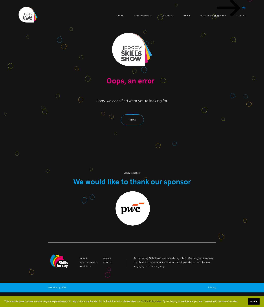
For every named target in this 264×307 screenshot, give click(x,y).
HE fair (187, 15)
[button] (239, 301)
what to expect (142, 15)
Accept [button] (254, 301)
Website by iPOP (57, 287)
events (107, 258)
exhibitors (85, 266)
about (120, 15)
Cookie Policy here (151, 301)
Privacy (212, 287)
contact (241, 15)
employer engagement (213, 15)
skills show (167, 15)
